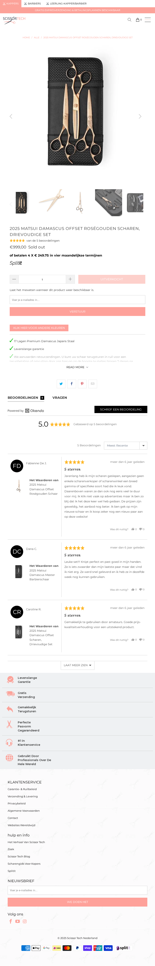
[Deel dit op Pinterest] (82, 384)
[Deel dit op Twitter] (61, 384)
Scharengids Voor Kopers (24, 863)
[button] (35, 240)
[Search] (130, 20)
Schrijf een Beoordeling (121, 409)
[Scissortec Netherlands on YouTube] (18, 921)
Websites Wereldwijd (21, 825)
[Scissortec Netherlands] (39, 20)
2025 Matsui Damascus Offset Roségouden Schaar (43, 489)
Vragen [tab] (59, 398)
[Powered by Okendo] (26, 410)
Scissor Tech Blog (19, 856)
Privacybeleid (17, 803)
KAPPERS (12, 3)
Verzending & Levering (23, 796)
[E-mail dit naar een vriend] (92, 384)
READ (75, 367)
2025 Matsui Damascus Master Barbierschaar (42, 575)
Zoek (11, 849)
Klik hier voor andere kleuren (39, 328)
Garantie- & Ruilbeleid (22, 789)
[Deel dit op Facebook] (71, 384)
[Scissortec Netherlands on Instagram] (25, 921)
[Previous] (11, 116)
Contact (13, 818)
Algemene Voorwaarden (24, 810)
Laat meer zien (76, 665)
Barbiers (34, 3)
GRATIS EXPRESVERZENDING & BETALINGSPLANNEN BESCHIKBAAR (77, 10)
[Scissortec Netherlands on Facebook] (11, 921)
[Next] (139, 116)
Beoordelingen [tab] (25, 398)
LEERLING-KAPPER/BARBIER (68, 3)
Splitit (12, 871)
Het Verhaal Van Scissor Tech (26, 842)
